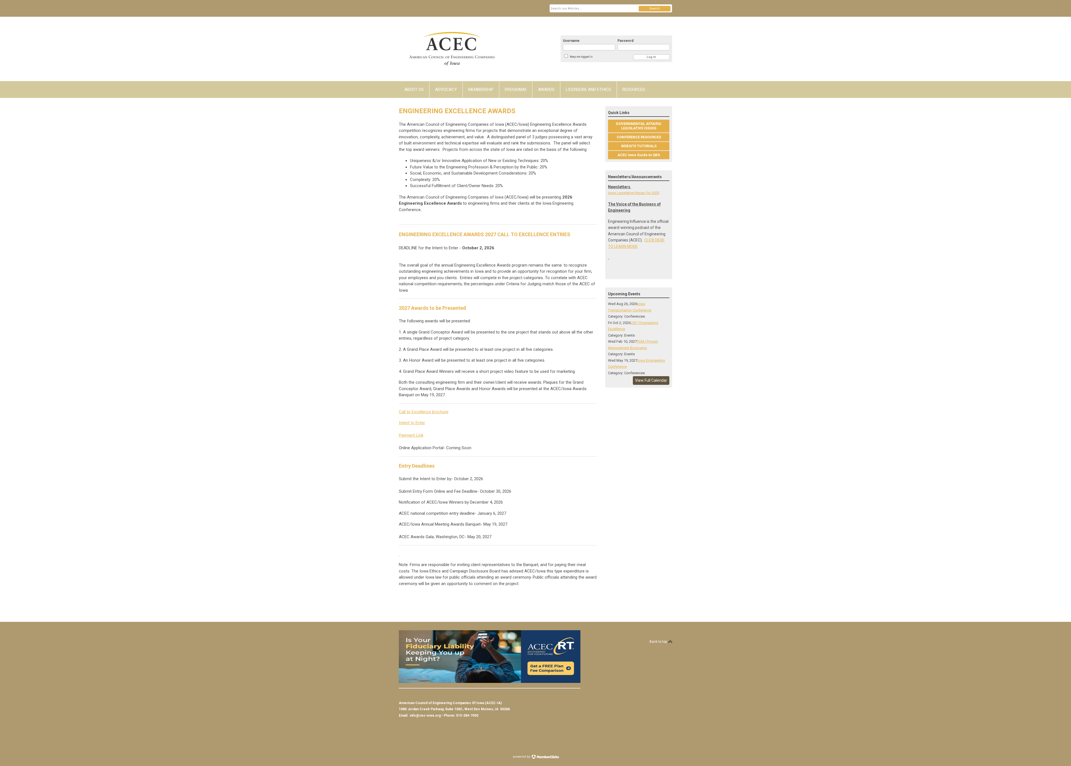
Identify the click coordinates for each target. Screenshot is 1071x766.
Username (571, 41)
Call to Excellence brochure (423, 411)
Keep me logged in (581, 56)
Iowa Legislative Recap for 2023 (633, 193)
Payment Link (411, 435)
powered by (522, 756)
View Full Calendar (651, 380)
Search (654, 8)
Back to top (659, 642)
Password (625, 41)
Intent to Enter (412, 422)
